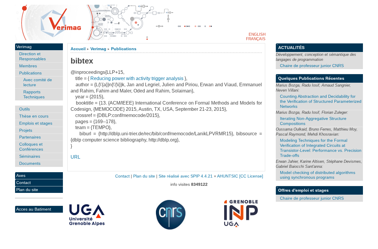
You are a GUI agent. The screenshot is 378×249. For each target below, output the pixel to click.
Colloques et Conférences (31, 147)
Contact (23, 182)
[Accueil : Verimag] (189, 22)
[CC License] (251, 176)
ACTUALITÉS (291, 47)
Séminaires (29, 156)
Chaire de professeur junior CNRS (312, 65)
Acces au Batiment (33, 209)
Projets (25, 130)
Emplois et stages (35, 123)
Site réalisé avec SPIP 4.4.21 (186, 176)
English (257, 34)
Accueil (78, 49)
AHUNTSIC (227, 176)
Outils (24, 109)
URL (75, 157)
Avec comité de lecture (37, 82)
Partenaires (30, 137)
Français (255, 39)
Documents (29, 163)
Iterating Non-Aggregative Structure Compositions (313, 121)
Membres (28, 66)
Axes (20, 175)
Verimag (98, 49)
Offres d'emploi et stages (303, 190)
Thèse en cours (33, 116)
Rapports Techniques (34, 94)
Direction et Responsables (32, 56)
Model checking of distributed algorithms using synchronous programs (317, 175)
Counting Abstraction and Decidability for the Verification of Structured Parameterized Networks (320, 101)
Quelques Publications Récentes (311, 78)
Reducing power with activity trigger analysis (137, 78)
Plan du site (27, 189)
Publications (123, 49)
